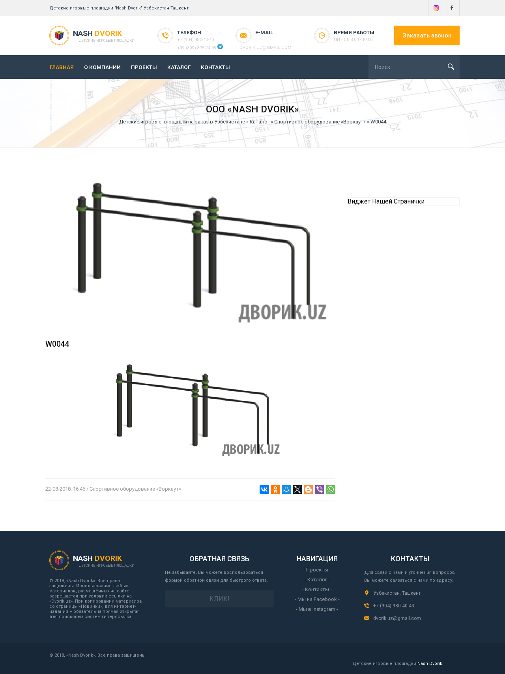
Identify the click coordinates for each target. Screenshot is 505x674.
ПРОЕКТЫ (144, 67)
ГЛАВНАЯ (62, 67)
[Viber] (319, 489)
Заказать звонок (426, 35)
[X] (297, 489)
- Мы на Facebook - (317, 599)
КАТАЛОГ (179, 67)
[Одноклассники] (275, 489)
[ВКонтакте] (264, 489)
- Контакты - (317, 589)
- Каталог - (317, 580)
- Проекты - (317, 570)
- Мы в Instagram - (317, 609)
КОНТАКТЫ (215, 67)
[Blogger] (308, 489)
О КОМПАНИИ (102, 67)
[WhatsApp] (330, 489)
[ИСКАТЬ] (451, 66)
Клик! (219, 599)
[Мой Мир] (286, 489)
